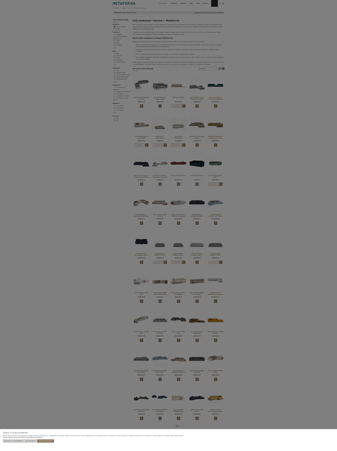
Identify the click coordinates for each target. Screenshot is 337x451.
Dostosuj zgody (30, 441)
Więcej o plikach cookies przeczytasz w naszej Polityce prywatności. (22, 437)
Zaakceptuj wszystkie (46, 441)
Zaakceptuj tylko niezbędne (13, 441)
